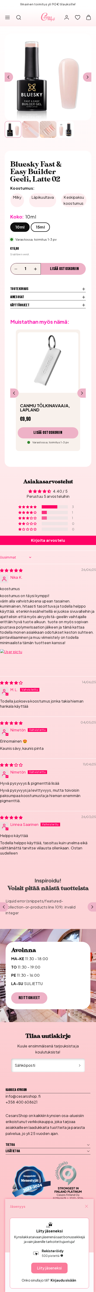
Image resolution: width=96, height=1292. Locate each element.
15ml (40, 227)
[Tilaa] (80, 1065)
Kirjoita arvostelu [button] (48, 540)
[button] (7, 17)
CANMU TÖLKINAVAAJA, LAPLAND (45, 407)
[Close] (86, 1206)
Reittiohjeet (29, 998)
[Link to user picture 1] (11, 660)
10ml (19, 227)
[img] (11, 570)
